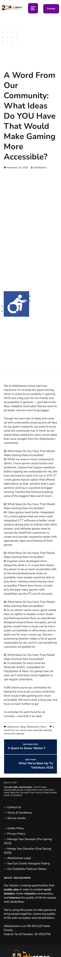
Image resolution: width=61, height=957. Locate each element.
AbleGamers (40, 167)
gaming (20, 733)
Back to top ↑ (11, 782)
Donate (51, 8)
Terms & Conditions (19, 813)
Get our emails (16, 818)
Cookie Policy (15, 828)
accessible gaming (42, 730)
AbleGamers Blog (16, 726)
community (9, 733)
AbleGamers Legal (19, 858)
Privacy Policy (16, 834)
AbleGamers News (36, 726)
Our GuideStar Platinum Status (26, 869)
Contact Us (14, 807)
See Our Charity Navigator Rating (28, 863)
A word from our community (29, 728)
